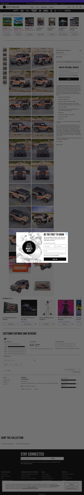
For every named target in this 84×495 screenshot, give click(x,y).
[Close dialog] (66, 234)
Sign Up (55, 259)
